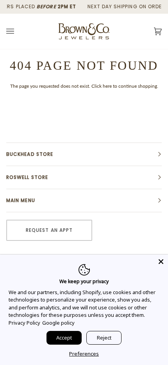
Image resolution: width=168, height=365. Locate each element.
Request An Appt (49, 230)
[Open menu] (18, 31)
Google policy (58, 322)
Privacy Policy (24, 322)
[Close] (161, 262)
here (107, 86)
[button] (84, 154)
